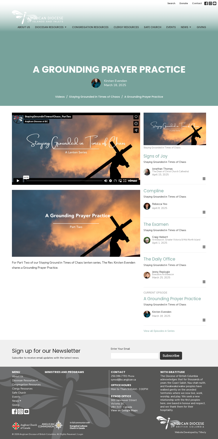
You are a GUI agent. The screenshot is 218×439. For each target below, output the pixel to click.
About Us (24, 27)
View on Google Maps (124, 410)
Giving (201, 27)
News (184, 27)
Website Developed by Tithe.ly (190, 432)
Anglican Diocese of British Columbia (182, 423)
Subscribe (171, 355)
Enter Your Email (120, 349)
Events (171, 27)
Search (171, 3)
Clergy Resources (126, 27)
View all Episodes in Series (159, 331)
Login (80, 434)
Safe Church (152, 27)
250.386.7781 (119, 376)
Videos (60, 97)
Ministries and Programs (64, 372)
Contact (197, 3)
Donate (184, 3)
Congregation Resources (90, 27)
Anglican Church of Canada (24, 425)
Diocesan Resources (49, 27)
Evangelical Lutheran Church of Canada (78, 425)
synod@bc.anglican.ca (123, 379)
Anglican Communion (50, 425)
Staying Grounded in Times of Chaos (94, 97)
